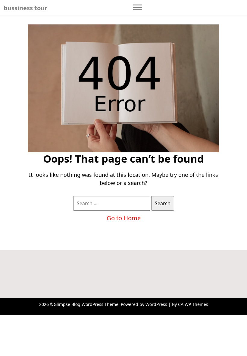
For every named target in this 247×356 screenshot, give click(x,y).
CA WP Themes (193, 304)
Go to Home (124, 218)
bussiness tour (25, 8)
